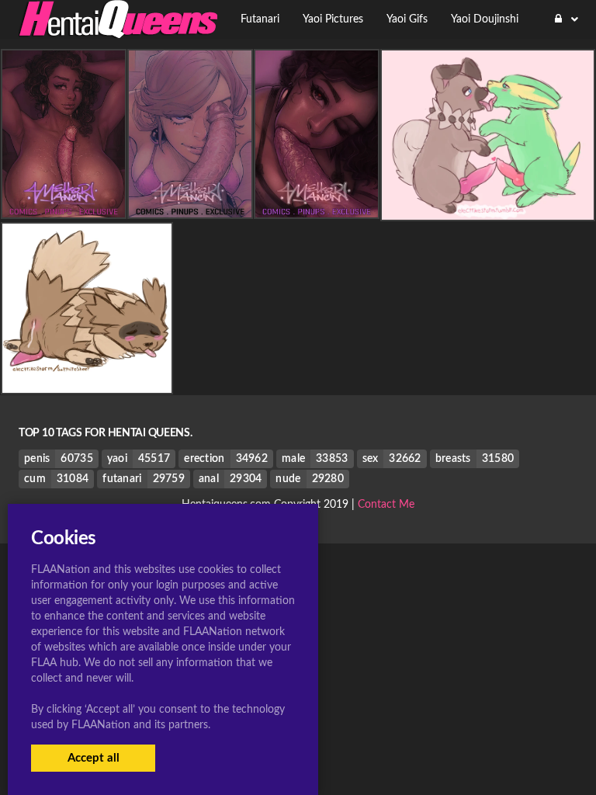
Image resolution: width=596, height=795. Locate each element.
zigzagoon (87, 380)
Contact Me (386, 504)
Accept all (94, 758)
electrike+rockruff (488, 207)
